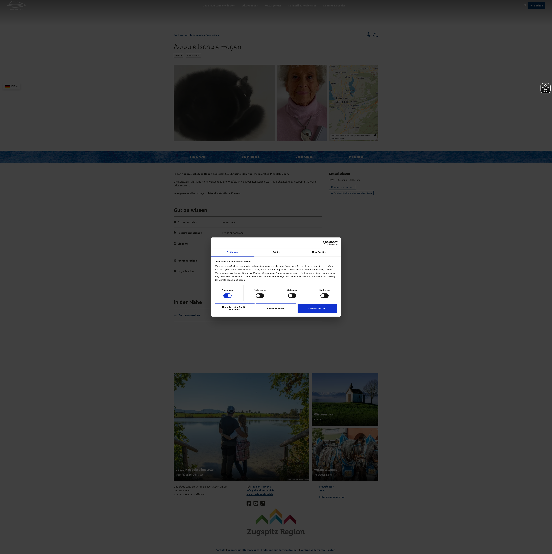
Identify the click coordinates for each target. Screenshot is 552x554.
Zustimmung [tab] (233, 252)
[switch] (260, 295)
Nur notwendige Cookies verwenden (234, 308)
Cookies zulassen (317, 308)
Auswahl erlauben (276, 308)
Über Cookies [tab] (319, 252)
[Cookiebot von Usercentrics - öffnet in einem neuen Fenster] (325, 243)
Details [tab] (276, 252)
